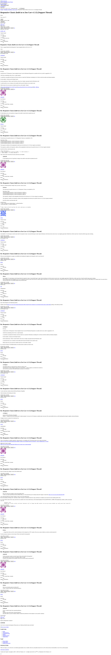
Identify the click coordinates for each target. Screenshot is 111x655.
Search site (2, 7)
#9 (14, 283)
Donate (5, 4)
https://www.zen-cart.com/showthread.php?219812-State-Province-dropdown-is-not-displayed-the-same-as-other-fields (29, 304)
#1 (14, 27)
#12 (14, 371)
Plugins (4, 634)
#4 (14, 116)
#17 (14, 506)
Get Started (3, 6)
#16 (14, 474)
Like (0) (12, 52)
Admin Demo (5, 636)
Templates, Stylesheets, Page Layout (10, 9)
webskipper (2, 55)
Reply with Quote (7, 52)
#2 (14, 52)
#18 (14, 537)
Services (2, 4)
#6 (14, 209)
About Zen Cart (6, 632)
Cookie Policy (5, 642)
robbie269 (2, 97)
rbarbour (2, 124)
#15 (14, 447)
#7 (14, 236)
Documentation (4, 3)
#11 (14, 347)
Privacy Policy (5, 641)
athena (1, 217)
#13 (14, 396)
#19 (14, 561)
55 (4, 23)
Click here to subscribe (4, 649)
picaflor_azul (2, 31)
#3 (14, 89)
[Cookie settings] (0, 654)
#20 (14, 591)
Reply (2, 19)
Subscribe (2, 21)
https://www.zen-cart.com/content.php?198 (56, 494)
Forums (1, 9)
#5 (14, 161)
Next (1, 24)
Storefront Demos (6, 635)
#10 (14, 307)
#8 (14, 259)
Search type (13, 8)
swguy (1, 424)
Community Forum (6, 633)
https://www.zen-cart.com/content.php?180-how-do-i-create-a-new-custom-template (15, 444)
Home (4, 631)
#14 (14, 421)
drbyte (1, 262)
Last (3, 24)
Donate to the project (6, 643)
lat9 (1, 286)
